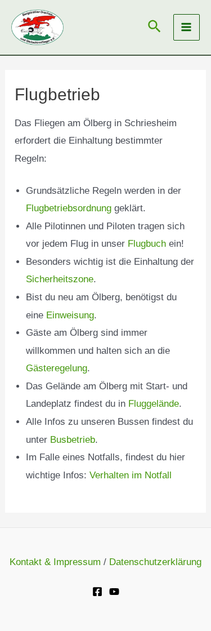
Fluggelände (153, 403)
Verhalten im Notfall (130, 475)
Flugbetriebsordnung (68, 208)
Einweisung (70, 315)
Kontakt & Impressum (55, 562)
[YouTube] (114, 591)
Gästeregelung (56, 368)
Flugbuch (147, 243)
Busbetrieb (72, 439)
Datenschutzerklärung (155, 562)
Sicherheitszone (59, 279)
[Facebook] (97, 591)
